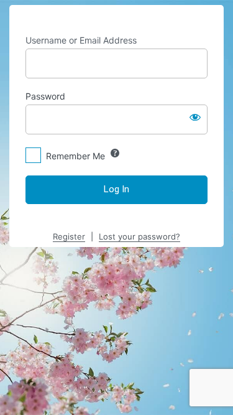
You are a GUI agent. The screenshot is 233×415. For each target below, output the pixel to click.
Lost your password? (139, 236)
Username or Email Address (81, 40)
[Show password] (195, 117)
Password (45, 96)
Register (69, 236)
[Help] (114, 153)
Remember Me (75, 156)
